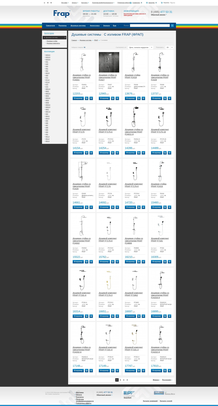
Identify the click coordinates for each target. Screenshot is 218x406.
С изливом (104, 40)
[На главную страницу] (62, 14)
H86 (47, 123)
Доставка (80, 392)
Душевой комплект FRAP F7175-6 (108, 130)
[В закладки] (91, 98)
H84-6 (47, 116)
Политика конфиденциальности (85, 400)
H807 (47, 109)
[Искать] (172, 25)
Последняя (166, 380)
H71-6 (47, 80)
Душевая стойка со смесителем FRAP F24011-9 (134, 131)
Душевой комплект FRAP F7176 (108, 185)
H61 (47, 68)
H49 (47, 64)
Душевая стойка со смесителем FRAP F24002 (82, 240)
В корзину (78, 98)
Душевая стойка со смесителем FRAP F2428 (160, 77)
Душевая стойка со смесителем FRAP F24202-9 (160, 349)
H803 (47, 96)
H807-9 (48, 112)
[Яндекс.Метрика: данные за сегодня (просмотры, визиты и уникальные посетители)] (171, 393)
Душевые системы (52, 37)
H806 (47, 102)
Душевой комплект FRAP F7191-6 (81, 294)
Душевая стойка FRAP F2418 (132, 76)
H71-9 (47, 82)
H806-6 (48, 105)
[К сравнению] (86, 98)
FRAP (96, 40)
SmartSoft (127, 398)
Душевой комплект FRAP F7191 (160, 239)
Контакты (80, 397)
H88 (47, 127)
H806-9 (48, 107)
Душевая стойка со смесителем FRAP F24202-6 (82, 349)
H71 (47, 78)
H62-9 (47, 73)
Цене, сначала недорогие (138, 47)
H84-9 (47, 118)
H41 (47, 62)
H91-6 (47, 139)
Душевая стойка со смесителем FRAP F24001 (82, 77)
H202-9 (48, 57)
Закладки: (152, 3)
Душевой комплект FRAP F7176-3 (108, 294)
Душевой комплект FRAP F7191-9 (108, 348)
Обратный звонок (158, 15)
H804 (47, 100)
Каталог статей (166, 401)
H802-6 (48, 93)
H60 (47, 66)
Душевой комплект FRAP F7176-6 (134, 185)
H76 (47, 87)
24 (167, 47)
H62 (47, 71)
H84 (47, 114)
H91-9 (47, 141)
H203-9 (48, 59)
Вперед (156, 380)
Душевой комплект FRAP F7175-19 (160, 130)
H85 (47, 121)
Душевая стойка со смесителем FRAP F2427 (108, 77)
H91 (47, 134)
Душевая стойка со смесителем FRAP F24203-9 (160, 295)
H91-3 (47, 136)
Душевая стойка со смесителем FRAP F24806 (134, 240)
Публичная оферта (83, 403)
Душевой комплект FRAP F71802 (134, 294)
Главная (74, 40)
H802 (47, 91)
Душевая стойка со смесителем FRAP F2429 (82, 186)
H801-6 (48, 89)
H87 (47, 125)
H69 (47, 75)
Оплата (79, 395)
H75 (47, 84)
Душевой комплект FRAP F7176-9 (108, 239)
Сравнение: (136, 3)
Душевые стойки (52, 41)
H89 (47, 130)
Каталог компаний (150, 401)
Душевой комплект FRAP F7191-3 (134, 348)
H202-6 (48, 55)
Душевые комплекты (53, 43)
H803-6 (48, 98)
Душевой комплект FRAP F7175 (81, 130)
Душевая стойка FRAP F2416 (158, 185)
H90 (47, 132)
